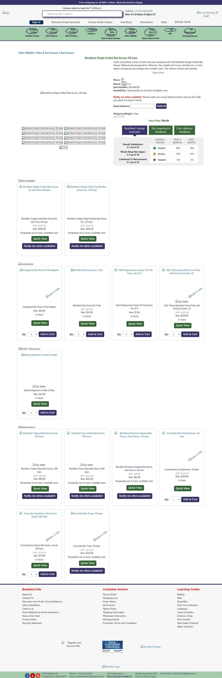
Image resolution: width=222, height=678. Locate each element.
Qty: (24, 334)
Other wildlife (130, 36)
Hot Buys (126, 22)
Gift (170, 34)
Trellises (91, 34)
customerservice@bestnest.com (90, 676)
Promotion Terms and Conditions (120, 623)
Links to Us (28, 608)
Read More (158, 72)
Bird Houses (52, 36)
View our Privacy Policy (145, 676)
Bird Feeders (71, 36)
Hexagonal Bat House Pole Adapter (39, 307)
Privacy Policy (29, 619)
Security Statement (32, 623)
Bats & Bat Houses (47, 53)
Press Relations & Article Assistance (40, 612)
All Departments (189, 36)
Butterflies (182, 601)
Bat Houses (67, 53)
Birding (180, 594)
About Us (27, 594)
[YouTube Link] (32, 675)
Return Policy (110, 608)
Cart (206, 16)
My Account (109, 605)
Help (164, 22)
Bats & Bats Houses (111, 38)
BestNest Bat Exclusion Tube (87, 305)
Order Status (109, 601)
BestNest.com (189, 673)
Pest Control (183, 619)
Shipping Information (113, 612)
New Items (146, 22)
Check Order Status (100, 22)
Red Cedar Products (187, 623)
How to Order (110, 594)
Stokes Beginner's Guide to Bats (39, 390)
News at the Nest (31, 616)
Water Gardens (185, 626)
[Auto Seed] (182, 22)
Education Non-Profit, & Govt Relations (42, 601)
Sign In (36, 22)
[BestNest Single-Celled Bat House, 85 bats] (42, 128)
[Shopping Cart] (206, 12)
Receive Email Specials (66, 22)
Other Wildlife (26, 53)
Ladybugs (182, 608)
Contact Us (28, 598)
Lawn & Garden (185, 612)
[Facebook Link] (27, 675)
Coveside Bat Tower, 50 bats (86, 546)
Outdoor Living (32, 36)
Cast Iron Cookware (187, 605)
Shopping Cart (110, 598)
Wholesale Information (114, 616)
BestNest (126, 84)
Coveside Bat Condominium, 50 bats (182, 469)
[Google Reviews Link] (38, 675)
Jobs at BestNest (31, 605)
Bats (179, 598)
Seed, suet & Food (150, 38)
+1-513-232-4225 (143, 11)
